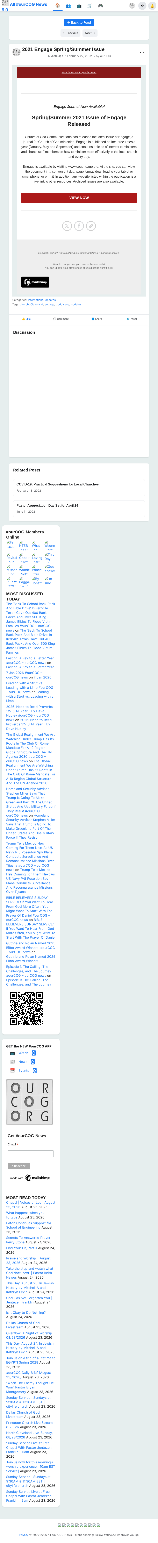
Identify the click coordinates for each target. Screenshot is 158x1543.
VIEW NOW (79, 198)
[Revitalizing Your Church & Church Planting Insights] (12, 557)
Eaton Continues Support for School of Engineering (28, 1225)
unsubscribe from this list (99, 267)
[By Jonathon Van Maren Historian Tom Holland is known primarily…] (37, 582)
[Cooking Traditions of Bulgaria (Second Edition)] (24, 557)
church (24, 304)
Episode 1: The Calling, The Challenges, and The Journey (28, 982)
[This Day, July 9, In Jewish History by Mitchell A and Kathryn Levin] (49, 557)
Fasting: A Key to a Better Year (30, 667)
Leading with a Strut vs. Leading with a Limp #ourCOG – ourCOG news (29, 687)
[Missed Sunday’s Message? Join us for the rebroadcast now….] (12, 569)
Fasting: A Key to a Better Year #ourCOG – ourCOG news (30, 660)
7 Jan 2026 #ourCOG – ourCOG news (24, 675)
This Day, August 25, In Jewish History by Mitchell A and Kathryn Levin (30, 1287)
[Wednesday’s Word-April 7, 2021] (49, 545)
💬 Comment (61, 319)
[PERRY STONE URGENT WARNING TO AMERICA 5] (12, 582)
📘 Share (96, 319)
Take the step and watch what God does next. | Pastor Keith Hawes (29, 1272)
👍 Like (26, 319)
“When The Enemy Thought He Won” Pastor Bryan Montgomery (30, 1387)
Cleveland (36, 304)
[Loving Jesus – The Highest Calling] (37, 557)
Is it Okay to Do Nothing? (26, 1312)
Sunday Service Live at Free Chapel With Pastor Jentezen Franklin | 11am (28, 1447)
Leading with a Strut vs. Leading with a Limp (29, 696)
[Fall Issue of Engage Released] (12, 545)
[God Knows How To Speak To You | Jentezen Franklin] (49, 569)
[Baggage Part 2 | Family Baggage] (24, 582)
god (58, 304)
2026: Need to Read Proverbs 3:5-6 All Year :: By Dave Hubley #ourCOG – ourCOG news (29, 713)
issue (66, 304)
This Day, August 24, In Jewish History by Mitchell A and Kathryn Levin (29, 1347)
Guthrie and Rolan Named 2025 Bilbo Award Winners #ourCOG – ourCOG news (30, 947)
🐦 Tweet (132, 319)
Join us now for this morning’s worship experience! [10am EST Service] (30, 1466)
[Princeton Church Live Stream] (37, 569)
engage (49, 304)
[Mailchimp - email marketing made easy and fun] (30, 1181)
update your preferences (68, 267)
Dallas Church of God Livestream (23, 1325)
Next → (90, 33)
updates (76, 304)
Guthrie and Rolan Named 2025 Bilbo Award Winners (30, 958)
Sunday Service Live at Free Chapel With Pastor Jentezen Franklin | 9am (28, 1495)
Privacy (23, 1534)
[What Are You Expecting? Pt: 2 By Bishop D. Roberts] (37, 545)
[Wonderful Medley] (24, 569)
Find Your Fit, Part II (21, 1248)
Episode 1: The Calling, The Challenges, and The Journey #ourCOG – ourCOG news (28, 971)
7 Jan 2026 (42, 677)
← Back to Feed (79, 22)
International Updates (42, 299)
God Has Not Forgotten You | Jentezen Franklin (29, 1300)
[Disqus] (79, 396)
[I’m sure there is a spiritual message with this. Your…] (49, 582)
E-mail (13, 1144)
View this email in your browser (79, 72)
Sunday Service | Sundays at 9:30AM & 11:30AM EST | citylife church (28, 1401)
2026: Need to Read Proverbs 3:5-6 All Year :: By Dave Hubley (29, 724)
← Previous (70, 33)
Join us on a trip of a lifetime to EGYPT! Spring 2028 (31, 1360)
